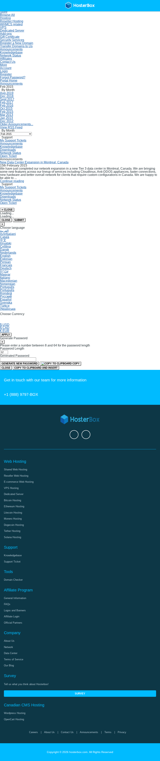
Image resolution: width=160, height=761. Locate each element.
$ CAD (4, 327)
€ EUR (4, 331)
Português (7, 287)
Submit (19, 220)
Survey (80, 693)
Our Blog (9, 665)
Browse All (7, 15)
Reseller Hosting (11, 21)
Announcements (11, 49)
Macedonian (8, 280)
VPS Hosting (11, 488)
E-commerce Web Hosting (19, 481)
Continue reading (12, 181)
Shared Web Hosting (15, 469)
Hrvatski (5, 243)
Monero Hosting (13, 518)
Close (6, 220)
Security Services (12, 40)
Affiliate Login (11, 616)
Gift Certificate (10, 36)
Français (6, 265)
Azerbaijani (8, 234)
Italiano (5, 277)
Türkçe (5, 305)
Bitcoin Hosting (12, 500)
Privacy (122, 732)
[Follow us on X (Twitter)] (86, 434)
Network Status (10, 55)
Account (5, 68)
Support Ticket (12, 561)
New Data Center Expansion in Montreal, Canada (34, 162)
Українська (7, 309)
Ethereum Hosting (14, 506)
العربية (4, 230)
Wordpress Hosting (14, 713)
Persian (5, 262)
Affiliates (6, 58)
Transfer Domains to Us (16, 46)
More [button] (3, 65)
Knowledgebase (11, 52)
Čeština (5, 246)
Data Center (10, 653)
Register (6, 74)
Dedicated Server (12, 30)
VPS (3, 27)
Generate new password (19, 363)
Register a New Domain (16, 43)
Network (8, 647)
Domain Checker (13, 579)
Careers (33, 732)
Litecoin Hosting (13, 512)
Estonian (6, 259)
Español (6, 299)
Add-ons (6, 33)
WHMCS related (11, 24)
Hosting (5, 18)
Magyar (5, 274)
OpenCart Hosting (14, 719)
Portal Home (8, 80)
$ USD (4, 324)
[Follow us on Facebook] (74, 434)
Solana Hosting (12, 537)
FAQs (7, 604)
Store (3, 11)
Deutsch (6, 268)
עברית (4, 271)
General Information (15, 598)
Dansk (4, 249)
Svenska (6, 302)
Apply (6, 334)
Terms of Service (13, 659)
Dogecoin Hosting (14, 524)
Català (4, 237)
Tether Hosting (12, 531)
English (5, 255)
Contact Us (7, 61)
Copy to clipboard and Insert (36, 367)
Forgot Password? (12, 77)
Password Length (12, 348)
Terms (107, 732)
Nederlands (8, 252)
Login (4, 71)
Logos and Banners (15, 610)
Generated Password (14, 355)
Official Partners (13, 622)
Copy (76, 363)
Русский (6, 296)
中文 (3, 240)
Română (6, 293)
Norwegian (7, 284)
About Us (9, 640)
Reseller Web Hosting (16, 475)
